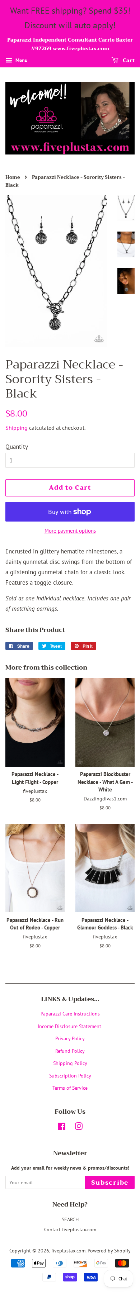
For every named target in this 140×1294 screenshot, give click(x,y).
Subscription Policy (70, 1075)
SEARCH (70, 1219)
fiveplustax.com (68, 1250)
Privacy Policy (70, 1038)
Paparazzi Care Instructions (70, 1013)
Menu (21, 60)
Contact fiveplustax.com (70, 1229)
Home (12, 177)
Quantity (16, 447)
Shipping (16, 427)
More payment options (70, 530)
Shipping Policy (70, 1063)
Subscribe (110, 1183)
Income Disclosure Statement (70, 1026)
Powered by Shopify (109, 1250)
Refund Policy (70, 1050)
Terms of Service (70, 1087)
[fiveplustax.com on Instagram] (79, 1127)
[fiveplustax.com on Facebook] (61, 1127)
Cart (128, 60)
